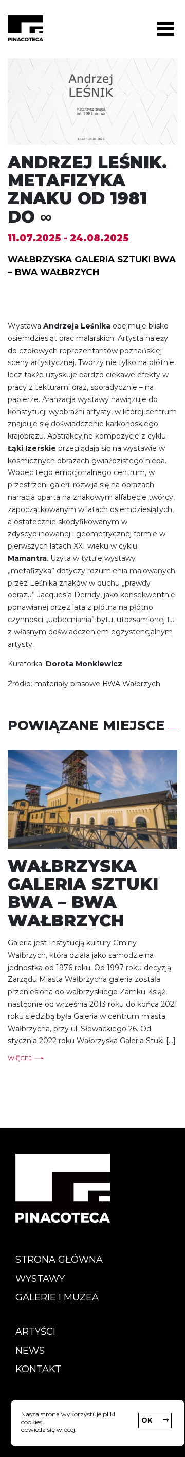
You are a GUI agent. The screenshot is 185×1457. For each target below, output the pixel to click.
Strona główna (59, 1259)
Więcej (20, 1058)
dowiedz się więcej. (49, 1429)
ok (147, 1420)
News (30, 1350)
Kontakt (38, 1369)
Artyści (35, 1331)
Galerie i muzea (57, 1297)
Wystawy (40, 1278)
